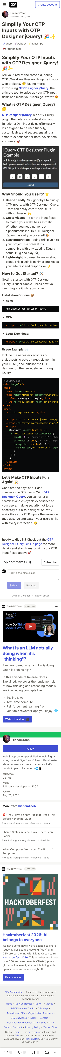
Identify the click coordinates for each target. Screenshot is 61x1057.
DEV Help (43, 1008)
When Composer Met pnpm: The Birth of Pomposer (27, 853)
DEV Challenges (23, 1003)
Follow (30, 748)
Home (9, 1003)
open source (34, 1032)
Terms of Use (50, 1027)
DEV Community (13, 992)
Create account (47, 4)
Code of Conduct (21, 595)
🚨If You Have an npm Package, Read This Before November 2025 (28, 818)
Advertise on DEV (16, 1013)
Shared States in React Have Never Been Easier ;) (27, 836)
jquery (8, 43)
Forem (17, 1032)
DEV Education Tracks (23, 1008)
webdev (21, 43)
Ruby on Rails (32, 1038)
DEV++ (39, 1003)
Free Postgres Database (19, 1022)
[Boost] (47, 1052)
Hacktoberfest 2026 (15, 957)
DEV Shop (41, 1022)
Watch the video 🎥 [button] (17, 719)
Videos (49, 1003)
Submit (14, 585)
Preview (31, 585)
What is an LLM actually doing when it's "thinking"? (28, 653)
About (33, 1017)
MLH (51, 1022)
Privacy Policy (32, 1027)
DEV (17, 1035)
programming (12, 48)
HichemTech (18, 13)
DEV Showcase (19, 1017)
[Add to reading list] (35, 1052)
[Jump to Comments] (22, 1052)
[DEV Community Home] (13, 4)
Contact (44, 1017)
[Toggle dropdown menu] (56, 606)
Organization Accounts (40, 1013)
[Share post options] (56, 1052)
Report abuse (42, 595)
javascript (36, 43)
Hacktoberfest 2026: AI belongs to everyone (25, 937)
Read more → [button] (13, 977)
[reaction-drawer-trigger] (8, 1052)
